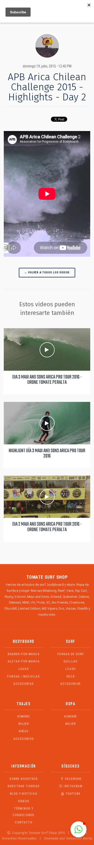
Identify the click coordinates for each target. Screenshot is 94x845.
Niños (24, 731)
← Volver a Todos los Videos (47, 272)
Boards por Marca (24, 654)
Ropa (70, 704)
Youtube (72, 793)
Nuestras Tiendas (24, 786)
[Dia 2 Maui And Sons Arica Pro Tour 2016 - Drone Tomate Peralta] (47, 497)
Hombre (23, 716)
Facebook (72, 779)
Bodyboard (23, 642)
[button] (78, 829)
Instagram (72, 786)
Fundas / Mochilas (23, 676)
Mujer (23, 724)
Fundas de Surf (70, 654)
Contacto (23, 822)
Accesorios (23, 684)
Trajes (24, 704)
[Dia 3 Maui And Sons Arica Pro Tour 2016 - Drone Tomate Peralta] (47, 349)
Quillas (70, 661)
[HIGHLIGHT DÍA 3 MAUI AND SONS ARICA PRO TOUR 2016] (47, 423)
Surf (70, 642)
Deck (70, 676)
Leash (23, 669)
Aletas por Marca (24, 661)
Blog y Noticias (23, 793)
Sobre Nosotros (23, 779)
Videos (23, 801)
